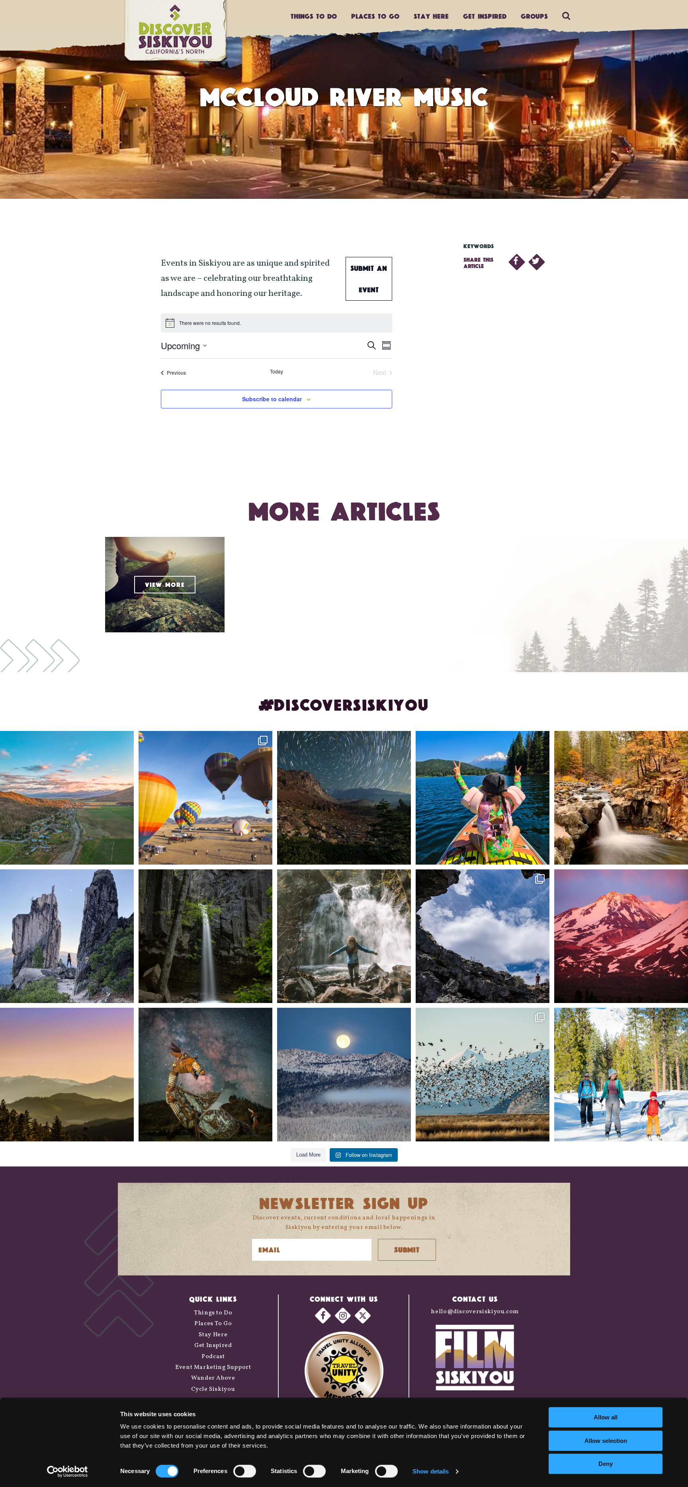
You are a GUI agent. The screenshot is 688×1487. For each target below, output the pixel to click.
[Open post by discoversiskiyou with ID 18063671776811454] (67, 1074)
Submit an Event (368, 279)
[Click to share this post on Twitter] (536, 262)
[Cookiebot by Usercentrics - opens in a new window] (67, 1471)
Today (276, 371)
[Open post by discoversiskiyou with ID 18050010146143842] (205, 1074)
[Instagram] (342, 1315)
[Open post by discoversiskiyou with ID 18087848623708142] (344, 936)
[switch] (244, 1471)
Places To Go (213, 1324)
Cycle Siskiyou (213, 1389)
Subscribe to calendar (272, 399)
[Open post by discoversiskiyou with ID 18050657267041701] (344, 1074)
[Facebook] (323, 1315)
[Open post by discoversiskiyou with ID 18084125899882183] (67, 936)
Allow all (606, 1417)
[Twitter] (362, 1315)
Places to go (375, 16)
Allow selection (605, 1440)
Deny (605, 1463)
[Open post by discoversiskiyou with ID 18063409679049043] (482, 798)
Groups (534, 16)
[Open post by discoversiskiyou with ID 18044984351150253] (621, 936)
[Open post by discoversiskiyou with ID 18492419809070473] (344, 798)
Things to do (314, 16)
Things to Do (213, 1313)
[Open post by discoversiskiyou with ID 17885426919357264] (621, 798)
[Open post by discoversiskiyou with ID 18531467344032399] (67, 798)
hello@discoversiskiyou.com (475, 1312)
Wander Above (213, 1378)
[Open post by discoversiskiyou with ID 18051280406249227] (482, 936)
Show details (430, 1471)
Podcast (213, 1357)
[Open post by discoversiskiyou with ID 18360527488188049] (621, 1074)
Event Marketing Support (213, 1367)
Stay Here (431, 16)
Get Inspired (484, 16)
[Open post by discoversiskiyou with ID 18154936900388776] (205, 798)
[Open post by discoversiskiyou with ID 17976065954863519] (205, 936)
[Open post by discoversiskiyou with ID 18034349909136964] (482, 1074)
